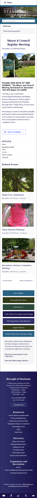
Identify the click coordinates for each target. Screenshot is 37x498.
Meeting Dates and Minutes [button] (18, 321)
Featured (5, 157)
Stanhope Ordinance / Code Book (19, 424)
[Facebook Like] (18, 495)
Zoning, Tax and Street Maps (18, 421)
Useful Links (18, 432)
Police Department (18, 452)
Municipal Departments (18, 444)
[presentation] (18, 180)
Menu (9, 2)
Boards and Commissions (18, 455)
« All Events (6, 26)
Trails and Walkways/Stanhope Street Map (19, 470)
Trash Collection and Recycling (18, 415)
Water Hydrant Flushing (13, 230)
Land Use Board (7, 280)
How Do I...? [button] (18, 307)
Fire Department (18, 450)
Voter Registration (18, 426)
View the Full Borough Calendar (16, 360)
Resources (18, 412)
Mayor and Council (18, 441)
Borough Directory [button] (18, 300)
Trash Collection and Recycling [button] (18, 334)
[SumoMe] (33, 495)
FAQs (18, 429)
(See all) (23, 198)
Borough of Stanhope (15, 12)
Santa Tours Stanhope (26, 280)
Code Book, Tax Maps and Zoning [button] (18, 314)
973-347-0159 (20, 398)
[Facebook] (11, 495)
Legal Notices (18, 327)
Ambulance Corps (18, 447)
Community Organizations (18, 473)
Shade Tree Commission (13, 195)
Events (18, 467)
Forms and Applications (18, 418)
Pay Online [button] (18, 293)
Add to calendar (14, 132)
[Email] (3, 495)
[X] (26, 495)
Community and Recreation (18, 462)
